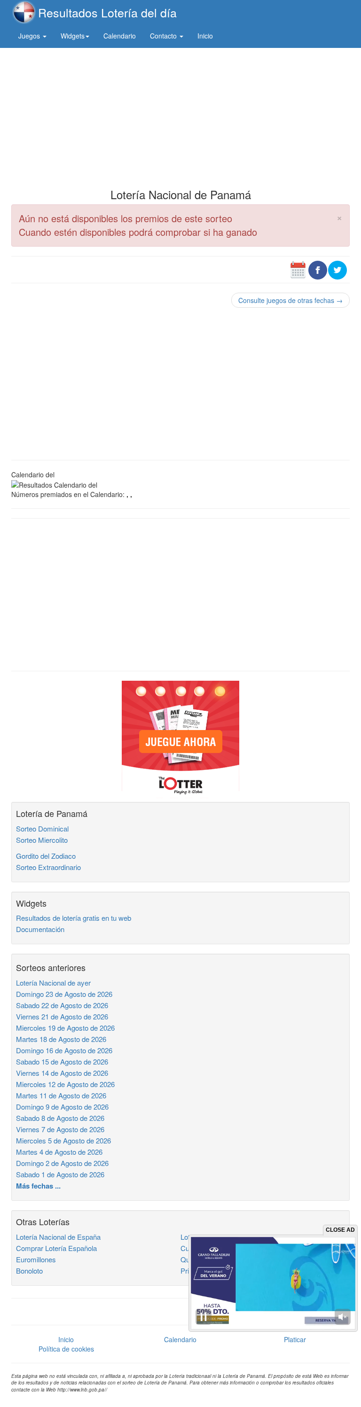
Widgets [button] (73, 35)
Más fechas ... (38, 1186)
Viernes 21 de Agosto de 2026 (62, 1016)
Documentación (40, 929)
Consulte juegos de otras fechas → (290, 300)
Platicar (295, 1339)
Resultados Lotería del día (107, 12)
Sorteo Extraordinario (48, 867)
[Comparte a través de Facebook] (318, 268)
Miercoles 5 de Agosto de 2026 (63, 1140)
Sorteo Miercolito (42, 840)
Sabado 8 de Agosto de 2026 (60, 1118)
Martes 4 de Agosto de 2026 (59, 1152)
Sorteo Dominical (42, 828)
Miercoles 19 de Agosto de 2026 (65, 1028)
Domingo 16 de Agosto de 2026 (64, 1050)
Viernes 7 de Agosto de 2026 (60, 1129)
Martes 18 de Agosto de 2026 (61, 1039)
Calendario (119, 35)
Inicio (205, 35)
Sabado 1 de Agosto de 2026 (60, 1174)
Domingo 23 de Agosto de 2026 (64, 994)
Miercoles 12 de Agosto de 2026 (65, 1084)
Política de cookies (66, 1348)
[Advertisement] (180, 116)
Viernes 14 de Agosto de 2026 (62, 1073)
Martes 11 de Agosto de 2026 (61, 1095)
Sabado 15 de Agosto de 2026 (62, 1061)
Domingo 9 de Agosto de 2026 (62, 1107)
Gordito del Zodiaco (46, 856)
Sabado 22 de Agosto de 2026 (62, 1005)
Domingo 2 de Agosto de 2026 (62, 1163)
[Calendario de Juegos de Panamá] (298, 268)
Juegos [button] (30, 35)
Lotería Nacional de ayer (53, 982)
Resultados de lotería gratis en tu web (73, 918)
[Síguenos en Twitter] (337, 268)
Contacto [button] (164, 35)
